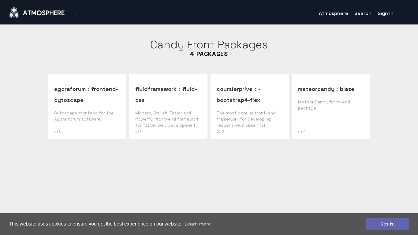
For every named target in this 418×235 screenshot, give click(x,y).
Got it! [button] (387, 224)
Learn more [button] (198, 224)
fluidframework (156, 88)
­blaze (347, 88)
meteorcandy (316, 88)
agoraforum (70, 88)
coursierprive (234, 88)
